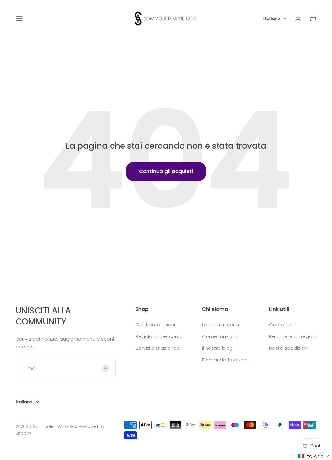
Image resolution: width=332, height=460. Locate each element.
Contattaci (282, 324)
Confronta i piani (155, 324)
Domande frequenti (225, 359)
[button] (315, 456)
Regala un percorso (159, 336)
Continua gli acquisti (166, 171)
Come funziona (220, 336)
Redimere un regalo (292, 336)
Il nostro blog (217, 348)
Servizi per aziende (158, 348)
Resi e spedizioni (288, 348)
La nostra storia (220, 324)
